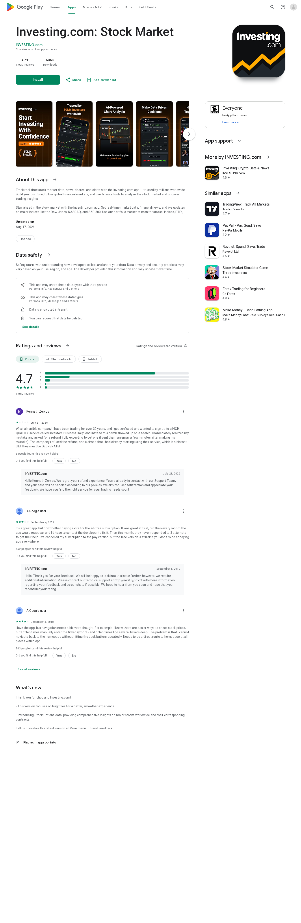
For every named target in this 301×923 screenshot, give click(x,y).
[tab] (55, 7)
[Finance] (25, 238)
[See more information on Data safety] (48, 255)
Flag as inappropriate (36, 742)
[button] (34, 134)
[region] (104, 62)
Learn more (230, 122)
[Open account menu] (293, 7)
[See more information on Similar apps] (238, 193)
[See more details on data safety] (30, 326)
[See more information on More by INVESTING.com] (267, 157)
